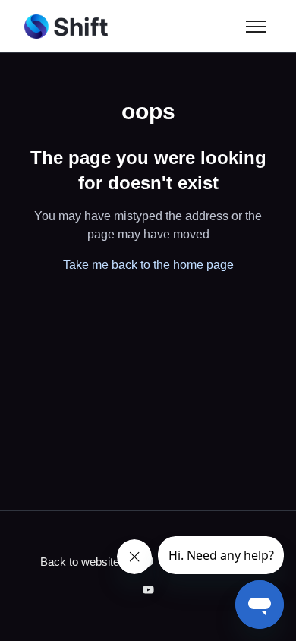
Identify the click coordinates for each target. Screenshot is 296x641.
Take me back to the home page (148, 264)
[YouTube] (148, 590)
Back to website (79, 561)
